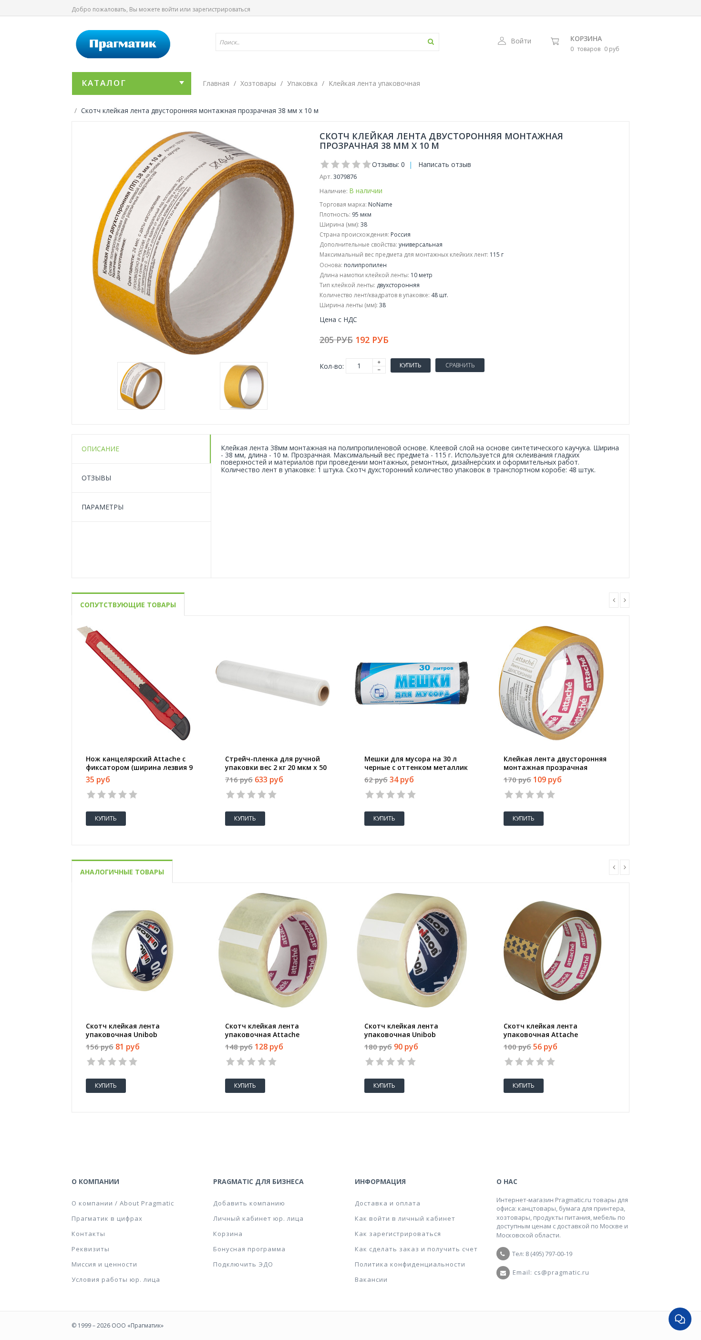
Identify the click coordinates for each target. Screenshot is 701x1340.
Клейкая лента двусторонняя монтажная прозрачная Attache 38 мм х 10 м (555, 767)
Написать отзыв (444, 164)
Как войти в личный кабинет (405, 1218)
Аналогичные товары (122, 871)
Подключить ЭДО (243, 1264)
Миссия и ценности (104, 1264)
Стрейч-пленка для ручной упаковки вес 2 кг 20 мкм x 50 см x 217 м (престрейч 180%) (276, 767)
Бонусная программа (249, 1249)
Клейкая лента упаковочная (374, 83)
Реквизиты (91, 1249)
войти (170, 9)
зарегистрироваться (221, 9)
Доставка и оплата (388, 1203)
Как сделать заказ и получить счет (416, 1249)
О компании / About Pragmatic (123, 1203)
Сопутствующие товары (128, 604)
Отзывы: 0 (388, 164)
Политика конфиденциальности (410, 1264)
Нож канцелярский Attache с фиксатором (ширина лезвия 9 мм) (139, 767)
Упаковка (302, 83)
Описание (100, 448)
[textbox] (299, 42)
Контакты (88, 1233)
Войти (521, 40)
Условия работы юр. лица (116, 1279)
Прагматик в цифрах (107, 1218)
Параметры (103, 506)
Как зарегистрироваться (398, 1233)
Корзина (586, 38)
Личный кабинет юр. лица (258, 1218)
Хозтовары (258, 83)
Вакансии (371, 1279)
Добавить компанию (249, 1203)
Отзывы (96, 477)
